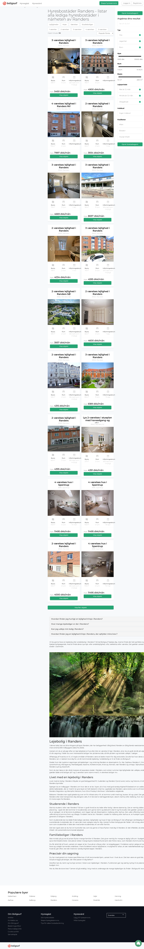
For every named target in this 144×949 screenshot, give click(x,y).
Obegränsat (123, 102)
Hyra (119, 53)
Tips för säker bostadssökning (52, 923)
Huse (65, 24)
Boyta (119, 74)
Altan (121, 124)
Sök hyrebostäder (47, 918)
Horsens (75, 900)
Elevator (122, 131)
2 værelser (65, 29)
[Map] (23, 478)
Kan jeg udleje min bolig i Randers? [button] (67, 629)
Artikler (10, 918)
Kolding (75, 896)
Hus (120, 35)
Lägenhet (123, 41)
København (12, 896)
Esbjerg (53, 896)
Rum (121, 47)
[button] (52, 61)
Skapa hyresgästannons (50, 920)
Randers (54, 900)
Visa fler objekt (81, 608)
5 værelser (102, 29)
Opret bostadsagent (130, 13)
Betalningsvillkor (14, 926)
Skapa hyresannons (109, 3)
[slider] (117, 56)
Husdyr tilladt (124, 137)
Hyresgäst (24, 3)
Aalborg (32, 900)
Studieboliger (87, 24)
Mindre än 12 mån (126, 96)
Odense (32, 896)
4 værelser (90, 29)
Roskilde (96, 900)
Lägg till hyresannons (82, 918)
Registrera (137, 3)
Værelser (74, 24)
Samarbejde (12, 934)
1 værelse (53, 29)
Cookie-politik (13, 932)
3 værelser (77, 29)
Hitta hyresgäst (79, 920)
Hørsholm (118, 900)
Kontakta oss (13, 920)
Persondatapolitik (14, 929)
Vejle (95, 896)
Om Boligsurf (13, 923)
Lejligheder (53, 24)
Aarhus (10, 900)
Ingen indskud (124, 113)
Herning (118, 896)
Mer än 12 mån (124, 89)
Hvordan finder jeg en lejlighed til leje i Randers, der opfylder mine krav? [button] (84, 634)
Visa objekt (63, 95)
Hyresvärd (37, 3)
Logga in (126, 3)
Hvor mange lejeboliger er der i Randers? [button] (70, 624)
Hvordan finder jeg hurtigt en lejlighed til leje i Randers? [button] (77, 619)
